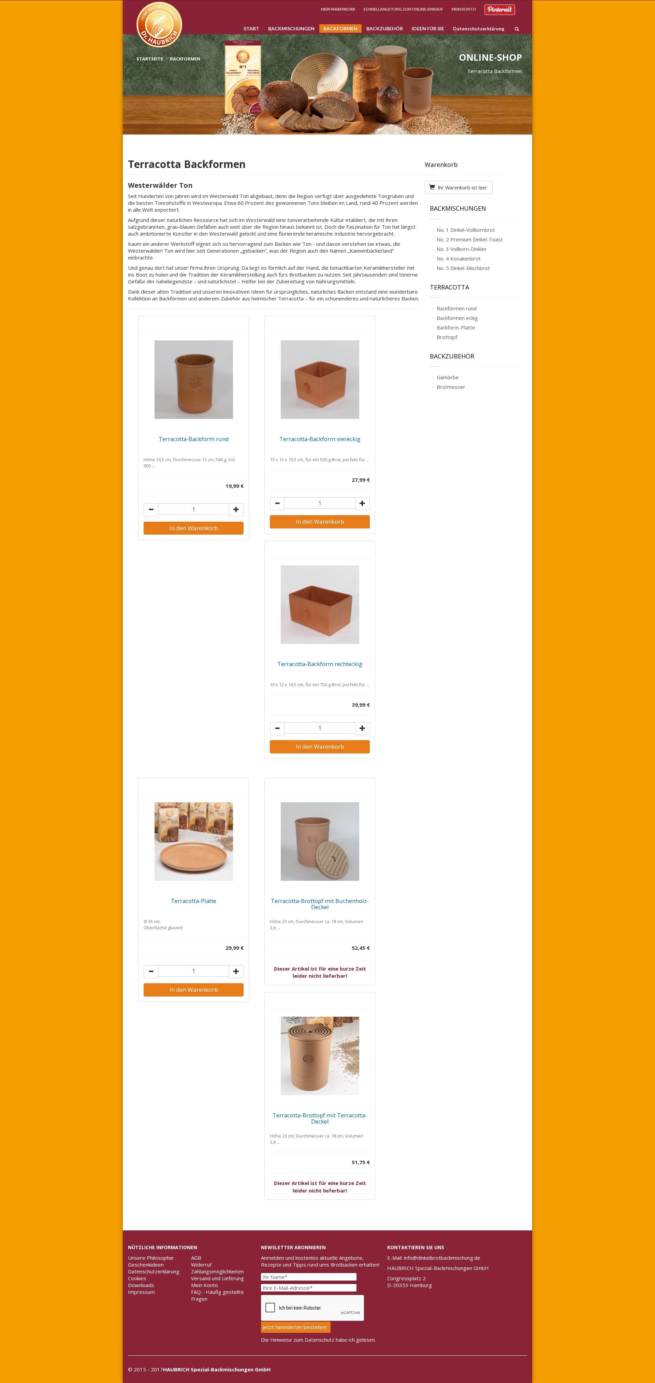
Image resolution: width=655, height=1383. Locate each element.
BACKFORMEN (338, 29)
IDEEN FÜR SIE (428, 28)
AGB (196, 1257)
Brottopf (447, 337)
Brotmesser (451, 386)
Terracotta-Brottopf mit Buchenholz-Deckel (320, 904)
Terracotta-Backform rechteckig (319, 664)
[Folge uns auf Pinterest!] (499, 9)
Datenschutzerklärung (476, 28)
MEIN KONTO (464, 9)
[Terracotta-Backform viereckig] (320, 379)
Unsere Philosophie (151, 1257)
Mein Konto (204, 1285)
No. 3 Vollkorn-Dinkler (462, 248)
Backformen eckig (457, 317)
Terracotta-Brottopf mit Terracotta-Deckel (320, 1118)
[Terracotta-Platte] (194, 841)
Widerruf (201, 1264)
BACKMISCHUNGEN (289, 28)
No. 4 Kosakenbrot (459, 258)
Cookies (137, 1278)
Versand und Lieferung (217, 1278)
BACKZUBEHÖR (382, 28)
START (251, 28)
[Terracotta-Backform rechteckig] (320, 604)
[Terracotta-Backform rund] (194, 379)
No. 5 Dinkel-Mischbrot (463, 268)
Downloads (141, 1285)
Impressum (141, 1291)
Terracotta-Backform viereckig (320, 439)
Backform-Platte (456, 327)
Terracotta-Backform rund (194, 439)
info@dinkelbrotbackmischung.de (442, 1257)
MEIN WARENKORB (338, 9)
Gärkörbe (448, 377)
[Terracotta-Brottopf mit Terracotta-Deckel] (320, 1056)
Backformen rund (457, 308)
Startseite (149, 59)
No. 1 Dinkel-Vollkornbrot (466, 229)
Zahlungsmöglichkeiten (217, 1271)
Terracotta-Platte (193, 901)
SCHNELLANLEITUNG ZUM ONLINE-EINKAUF (403, 9)
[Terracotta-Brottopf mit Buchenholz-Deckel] (320, 841)
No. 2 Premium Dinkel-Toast (470, 239)
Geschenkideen (146, 1264)
